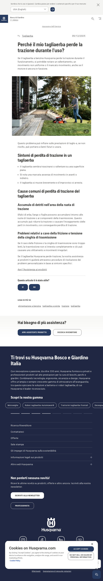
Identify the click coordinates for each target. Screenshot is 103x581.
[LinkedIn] (61, 540)
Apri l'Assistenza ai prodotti (32, 269)
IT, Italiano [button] (14, 20)
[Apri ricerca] (93, 19)
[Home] (4, 19)
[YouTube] (80, 540)
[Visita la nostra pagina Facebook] (42, 540)
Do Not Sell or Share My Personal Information (81, 556)
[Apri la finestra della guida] (96, 574)
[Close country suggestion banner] (98, 5)
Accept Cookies (80, 549)
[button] (51, 106)
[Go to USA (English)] (52, 9)
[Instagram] (23, 540)
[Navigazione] (100, 19)
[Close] (92, 544)
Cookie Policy (15, 561)
